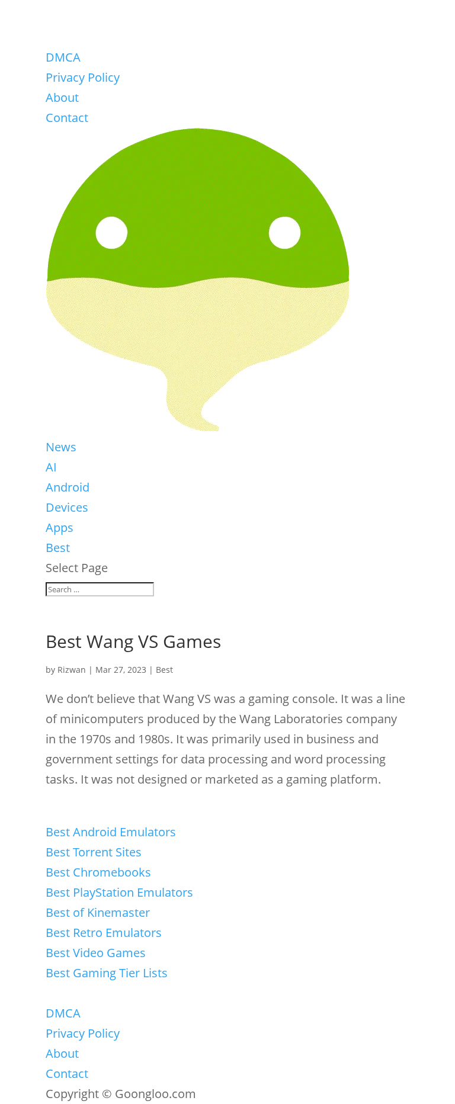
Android (67, 487)
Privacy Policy (83, 77)
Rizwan (71, 669)
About (62, 97)
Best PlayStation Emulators (119, 892)
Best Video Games (96, 953)
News (61, 447)
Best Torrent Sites (94, 852)
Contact (67, 118)
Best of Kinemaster (98, 912)
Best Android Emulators (111, 832)
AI (51, 467)
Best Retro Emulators (104, 933)
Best (58, 548)
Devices (67, 507)
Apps (59, 527)
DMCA (63, 57)
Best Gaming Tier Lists (107, 973)
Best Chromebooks (98, 872)
